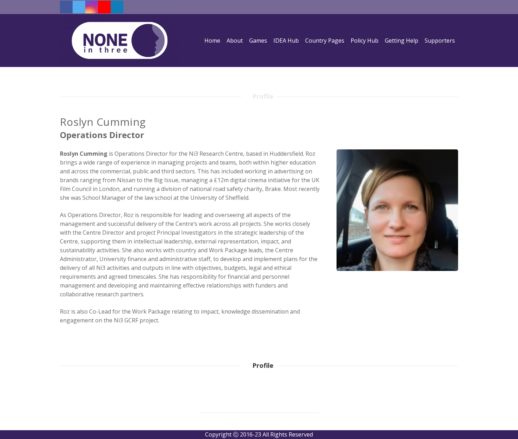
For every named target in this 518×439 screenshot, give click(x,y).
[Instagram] (91, 7)
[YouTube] (104, 7)
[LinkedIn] (117, 7)
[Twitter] (79, 7)
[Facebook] (66, 7)
